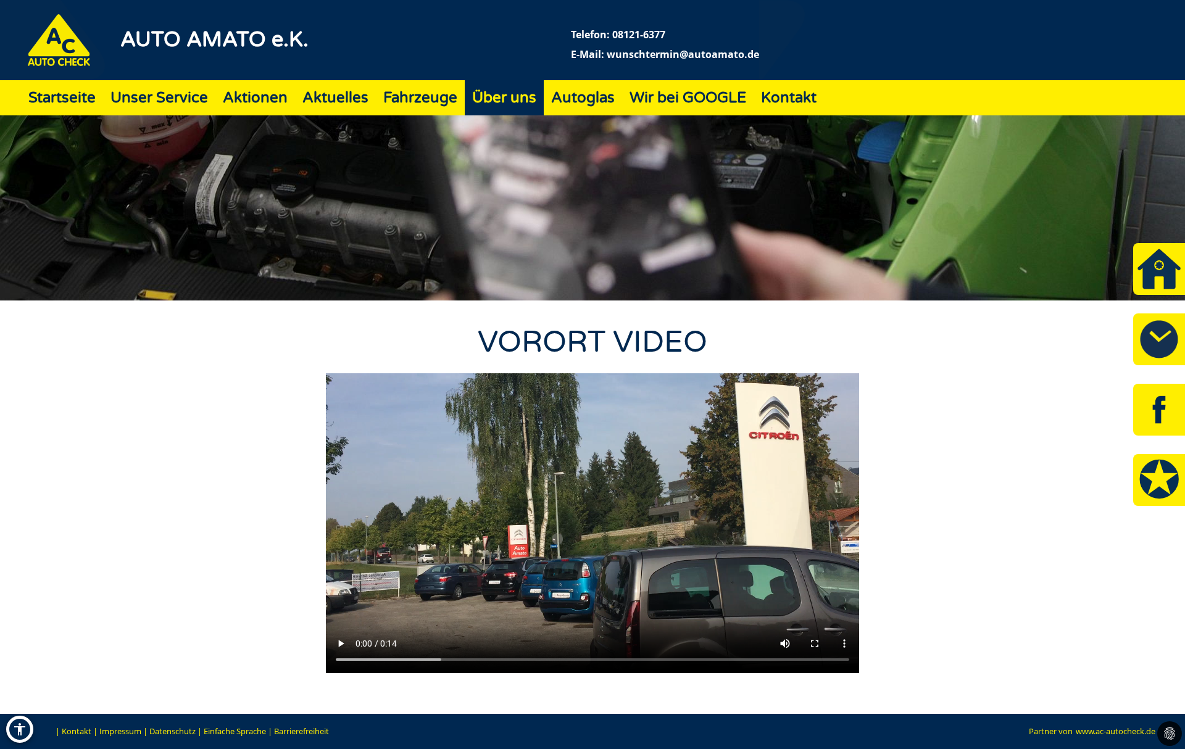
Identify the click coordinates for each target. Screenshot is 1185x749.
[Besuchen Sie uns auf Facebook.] (1159, 410)
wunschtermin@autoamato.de (683, 54)
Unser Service (159, 98)
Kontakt (789, 98)
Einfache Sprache (235, 731)
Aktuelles (335, 98)
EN (46, 731)
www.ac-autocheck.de (1115, 731)
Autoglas (583, 98)
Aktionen (255, 98)
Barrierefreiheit (301, 731)
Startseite (62, 98)
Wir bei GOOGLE (688, 98)
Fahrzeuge (420, 98)
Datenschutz (172, 731)
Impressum (120, 731)
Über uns (504, 98)
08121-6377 (638, 34)
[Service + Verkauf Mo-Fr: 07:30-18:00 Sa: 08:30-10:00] (1159, 339)
